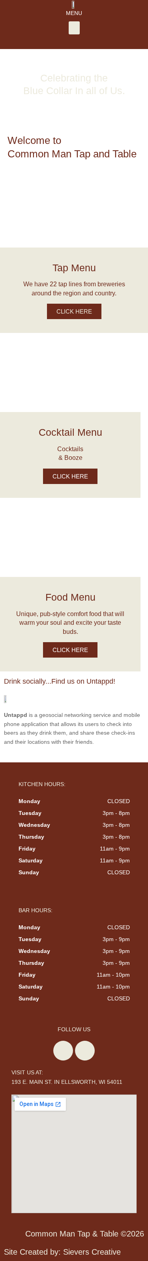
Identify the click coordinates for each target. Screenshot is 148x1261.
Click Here (74, 311)
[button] (74, 27)
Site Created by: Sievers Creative (62, 1252)
